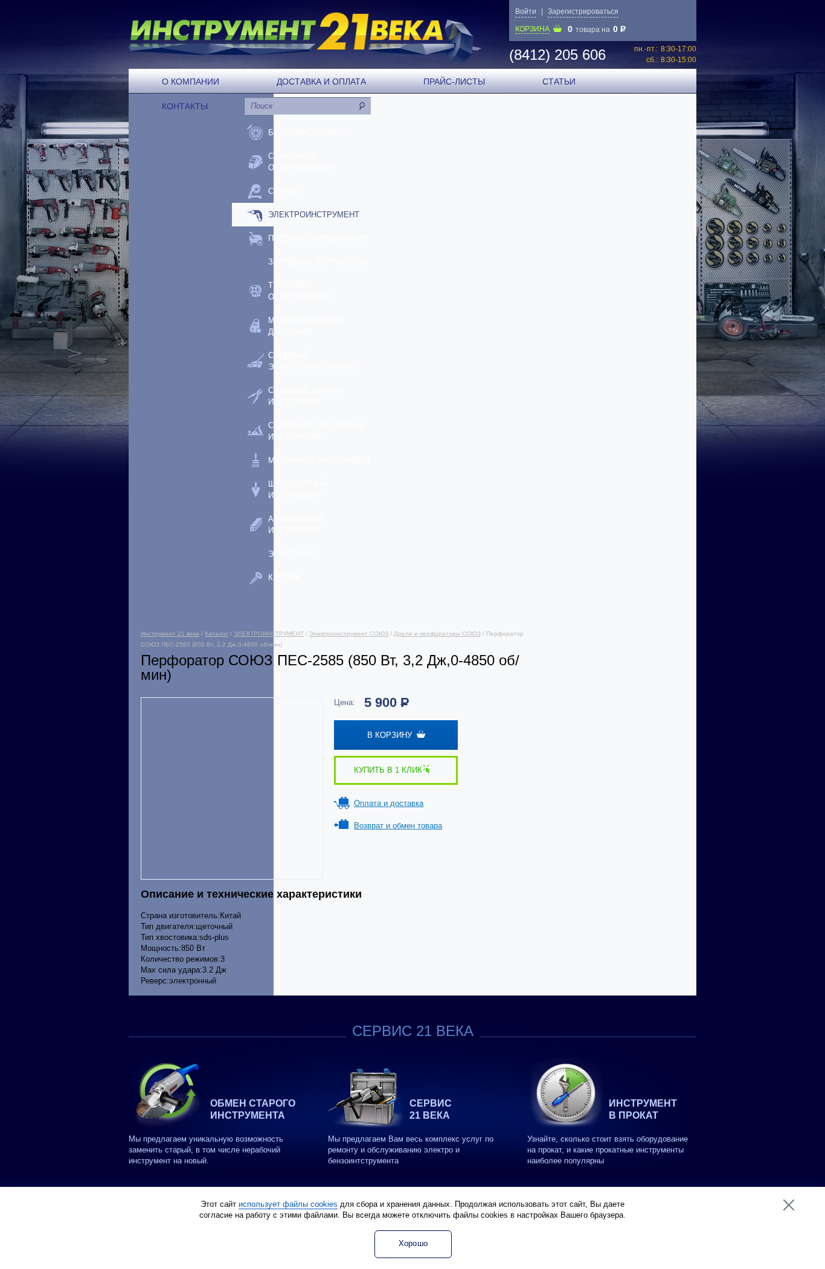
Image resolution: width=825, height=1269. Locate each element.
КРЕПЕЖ (285, 577)
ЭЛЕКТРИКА (291, 553)
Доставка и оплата (321, 81)
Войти (525, 11)
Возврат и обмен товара (398, 825)
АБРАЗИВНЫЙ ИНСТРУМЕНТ (295, 524)
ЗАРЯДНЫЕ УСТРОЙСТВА (318, 261)
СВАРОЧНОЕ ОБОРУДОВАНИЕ (301, 162)
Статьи (559, 81)
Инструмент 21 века (170, 633)
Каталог (216, 633)
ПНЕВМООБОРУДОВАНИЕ (318, 238)
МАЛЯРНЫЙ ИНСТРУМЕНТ (319, 460)
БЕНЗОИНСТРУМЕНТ (308, 132)
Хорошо (413, 1243)
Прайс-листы (454, 81)
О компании (190, 81)
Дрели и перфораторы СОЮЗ (437, 633)
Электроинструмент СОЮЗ (348, 633)
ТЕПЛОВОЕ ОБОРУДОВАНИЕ (301, 291)
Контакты (185, 106)
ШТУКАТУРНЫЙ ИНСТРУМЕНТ (298, 489)
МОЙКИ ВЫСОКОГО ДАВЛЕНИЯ (306, 326)
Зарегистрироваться (583, 11)
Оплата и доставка (388, 803)
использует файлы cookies (288, 1204)
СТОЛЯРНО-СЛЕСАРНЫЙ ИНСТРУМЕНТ (316, 431)
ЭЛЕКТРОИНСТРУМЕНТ (313, 214)
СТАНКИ (284, 191)
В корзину (392, 735)
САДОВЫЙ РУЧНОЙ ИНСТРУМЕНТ (306, 396)
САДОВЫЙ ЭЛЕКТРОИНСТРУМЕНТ (313, 361)
